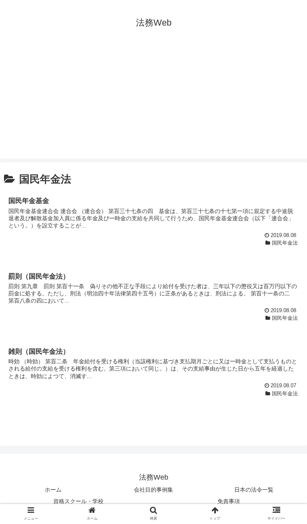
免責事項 (228, 501)
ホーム (53, 489)
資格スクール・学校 (78, 501)
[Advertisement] (153, 102)
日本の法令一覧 (253, 489)
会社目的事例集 (153, 489)
